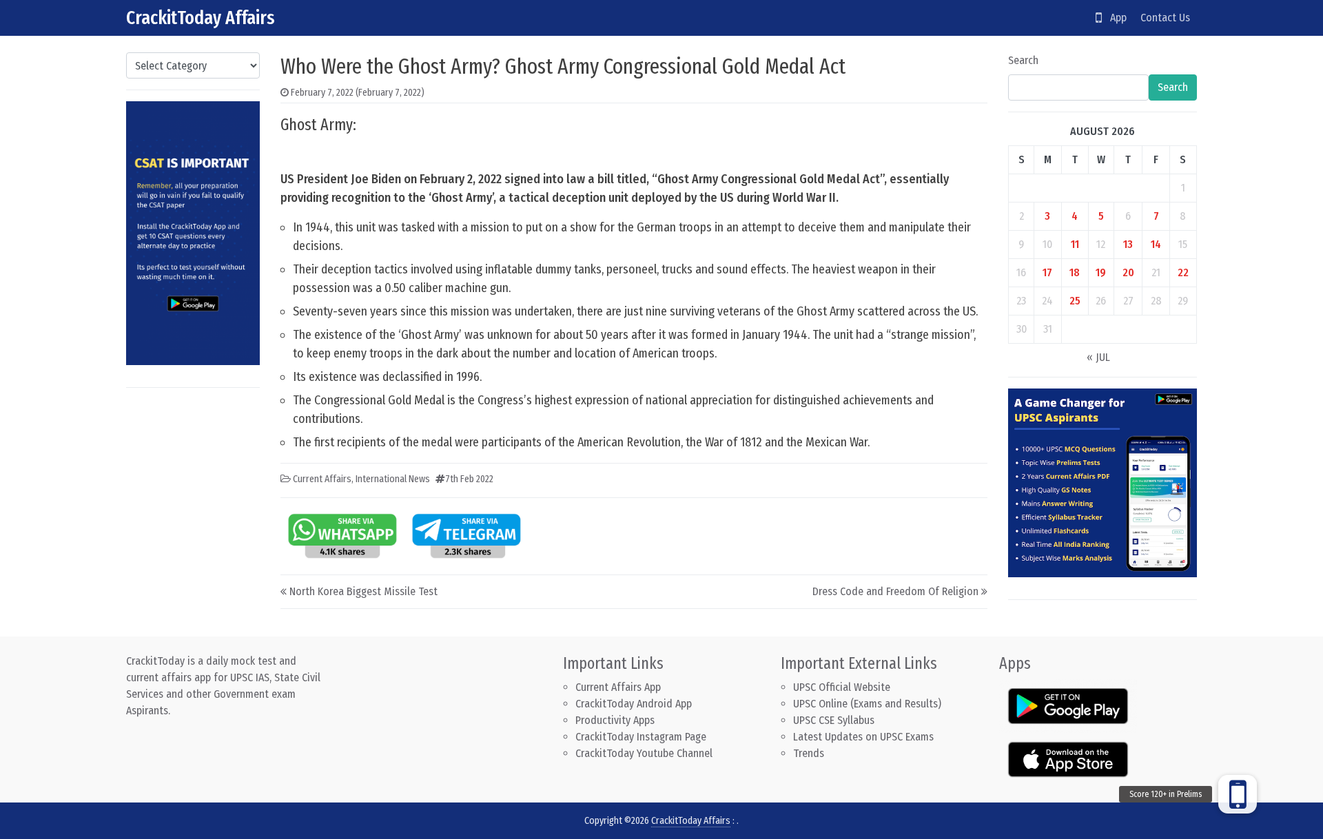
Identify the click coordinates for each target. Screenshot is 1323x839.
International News (393, 479)
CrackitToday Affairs (200, 17)
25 (1074, 300)
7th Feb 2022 (469, 479)
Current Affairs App (618, 687)
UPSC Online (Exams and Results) (867, 703)
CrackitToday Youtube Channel (643, 753)
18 (1074, 272)
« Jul (1098, 357)
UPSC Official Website (841, 687)
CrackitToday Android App (633, 703)
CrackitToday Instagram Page (640, 736)
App (1114, 17)
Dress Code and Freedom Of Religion (895, 591)
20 (1128, 272)
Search (1023, 60)
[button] (1237, 794)
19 (1101, 272)
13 (1128, 244)
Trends (808, 753)
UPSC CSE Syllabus (835, 720)
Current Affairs (322, 479)
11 (1075, 244)
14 (1156, 244)
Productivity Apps (615, 720)
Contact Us (1165, 17)
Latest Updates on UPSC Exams (863, 736)
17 (1047, 272)
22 (1183, 272)
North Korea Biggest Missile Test (363, 591)
